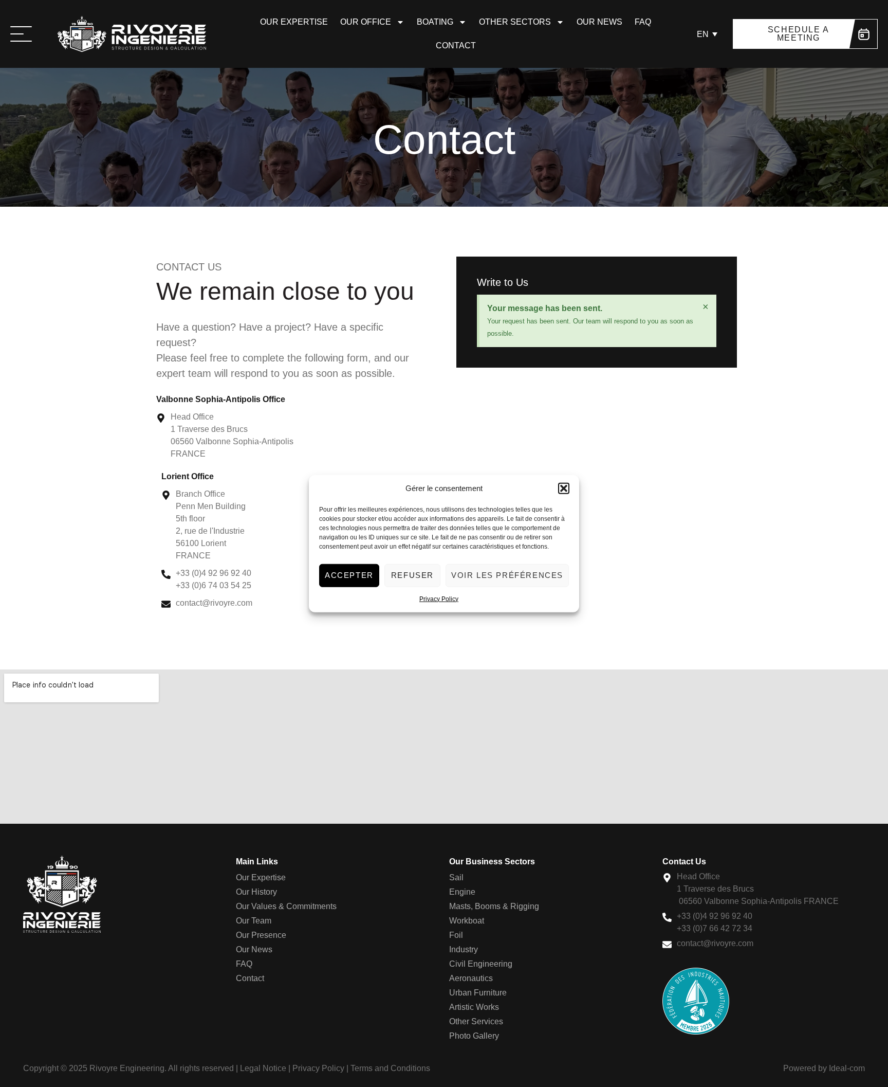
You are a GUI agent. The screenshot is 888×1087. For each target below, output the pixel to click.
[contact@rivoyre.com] (166, 603)
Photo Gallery (474, 1035)
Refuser (412, 575)
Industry (463, 949)
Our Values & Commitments (286, 906)
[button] (564, 488)
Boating (435, 21)
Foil (456, 935)
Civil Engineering (480, 963)
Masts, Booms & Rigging (494, 906)
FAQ (643, 21)
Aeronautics (471, 978)
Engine (462, 891)
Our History (256, 891)
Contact (456, 45)
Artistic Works (474, 1007)
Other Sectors (515, 21)
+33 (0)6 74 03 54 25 (213, 585)
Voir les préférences (507, 575)
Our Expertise (294, 21)
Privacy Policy (438, 598)
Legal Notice (263, 1068)
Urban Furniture (478, 992)
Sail (456, 877)
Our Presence (261, 935)
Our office (365, 21)
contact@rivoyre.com (214, 603)
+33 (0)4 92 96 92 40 (213, 573)
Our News (599, 21)
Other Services (476, 1021)
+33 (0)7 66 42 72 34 (714, 928)
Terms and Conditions (390, 1068)
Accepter (349, 575)
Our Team (253, 920)
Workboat (466, 920)
